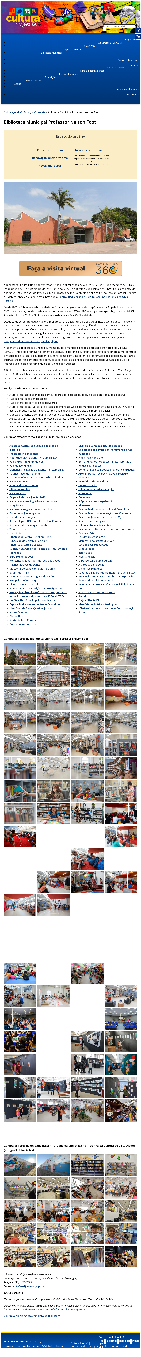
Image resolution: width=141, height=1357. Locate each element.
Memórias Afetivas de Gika (94, 481)
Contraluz (35, 584)
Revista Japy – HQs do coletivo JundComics (35, 521)
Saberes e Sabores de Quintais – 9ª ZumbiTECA (106, 572)
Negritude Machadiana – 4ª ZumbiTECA (33, 457)
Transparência (131, 94)
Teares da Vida (87, 485)
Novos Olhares (18, 612)
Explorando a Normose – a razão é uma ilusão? (106, 529)
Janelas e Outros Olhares (93, 544)
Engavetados (86, 548)
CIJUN (95, 1346)
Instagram (115, 1340)
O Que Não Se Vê (88, 600)
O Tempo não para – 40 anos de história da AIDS (38, 477)
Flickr (128, 1340)
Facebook (108, 1340)
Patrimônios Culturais (127, 89)
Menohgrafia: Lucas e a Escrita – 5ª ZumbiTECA (37, 469)
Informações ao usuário (91, 150)
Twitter (134, 1340)
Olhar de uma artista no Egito (96, 489)
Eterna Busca (17, 616)
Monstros (84, 505)
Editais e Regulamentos (92, 70)
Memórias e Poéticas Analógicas (98, 604)
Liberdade (15, 533)
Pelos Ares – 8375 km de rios (26, 461)
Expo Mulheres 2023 (21, 556)
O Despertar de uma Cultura (95, 560)
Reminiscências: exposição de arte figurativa (36, 588)
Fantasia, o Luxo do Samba (25, 544)
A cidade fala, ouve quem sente (28, 525)
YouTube (121, 1340)
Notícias (17, 83)
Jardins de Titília (19, 572)
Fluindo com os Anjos (22, 517)
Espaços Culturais (68, 74)
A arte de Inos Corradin (23, 620)
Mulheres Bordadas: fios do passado (100, 445)
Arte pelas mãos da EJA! (23, 580)
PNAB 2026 (90, 46)
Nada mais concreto (90, 457)
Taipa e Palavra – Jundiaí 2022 (27, 497)
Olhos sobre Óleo (19, 489)
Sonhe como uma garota (93, 521)
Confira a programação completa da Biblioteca (32, 1316)
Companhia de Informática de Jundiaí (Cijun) (31, 341)
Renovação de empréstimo (50, 158)
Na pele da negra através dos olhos (30, 509)
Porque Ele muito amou (23, 485)
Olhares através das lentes (94, 525)
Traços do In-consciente (23, 453)
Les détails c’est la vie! (91, 536)
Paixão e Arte (86, 533)
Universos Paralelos (90, 568)
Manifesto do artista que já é (96, 540)
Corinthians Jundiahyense (24, 513)
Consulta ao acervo (50, 150)
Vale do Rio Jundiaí (20, 465)
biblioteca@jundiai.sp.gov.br (28, 1286)
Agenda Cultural (73, 49)
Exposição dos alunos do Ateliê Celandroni (34, 604)
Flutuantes (85, 493)
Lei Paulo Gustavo (33, 80)
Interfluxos (85, 552)
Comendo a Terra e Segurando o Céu (31, 576)
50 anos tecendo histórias (24, 473)
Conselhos (133, 65)
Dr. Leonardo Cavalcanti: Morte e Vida (32, 568)
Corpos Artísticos (116, 67)
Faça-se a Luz (17, 493)
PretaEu (83, 596)
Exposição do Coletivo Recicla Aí (28, 540)
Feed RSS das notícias (102, 1341)
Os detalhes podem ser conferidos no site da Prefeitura (53, 1309)
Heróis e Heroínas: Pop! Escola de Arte (32, 600)
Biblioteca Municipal (51, 52)
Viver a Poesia (86, 556)
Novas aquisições (50, 166)
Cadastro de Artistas (128, 60)
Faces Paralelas (18, 481)
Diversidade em (19, 584)
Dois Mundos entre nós (23, 624)
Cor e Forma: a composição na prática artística (106, 469)
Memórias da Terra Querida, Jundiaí (30, 608)
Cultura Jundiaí (13, 112)
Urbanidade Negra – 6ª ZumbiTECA (30, 536)
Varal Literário (18, 529)
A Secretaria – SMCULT (110, 42)
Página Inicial (132, 39)
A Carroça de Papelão (91, 564)
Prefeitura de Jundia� (112, 1337)
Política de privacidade (114, 1346)
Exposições (50, 77)
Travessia (84, 497)
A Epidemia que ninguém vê (95, 501)
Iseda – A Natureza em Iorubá (96, 592)
